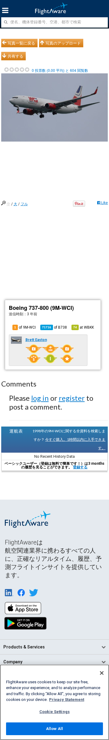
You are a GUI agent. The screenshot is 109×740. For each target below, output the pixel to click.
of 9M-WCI (25, 327)
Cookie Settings (54, 711)
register (72, 397)
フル (24, 204)
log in (40, 397)
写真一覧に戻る (21, 43)
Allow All (54, 728)
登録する (80, 467)
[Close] (101, 673)
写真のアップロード (63, 43)
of (54, 327)
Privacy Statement (66, 699)
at (83, 327)
